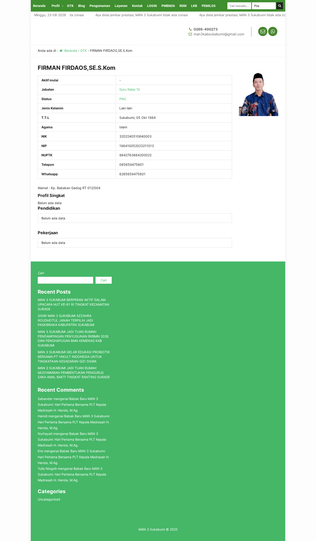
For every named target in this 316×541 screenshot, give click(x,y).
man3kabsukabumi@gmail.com (219, 34)
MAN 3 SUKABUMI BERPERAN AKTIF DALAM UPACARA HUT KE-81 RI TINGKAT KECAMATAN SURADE (73, 304)
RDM (183, 6)
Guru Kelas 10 (129, 89)
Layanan (121, 6)
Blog (81, 6)
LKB (194, 6)
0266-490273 (206, 29)
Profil (56, 6)
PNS (122, 99)
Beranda (39, 6)
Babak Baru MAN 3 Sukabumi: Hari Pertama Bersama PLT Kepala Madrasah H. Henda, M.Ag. (72, 404)
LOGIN (152, 6)
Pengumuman (100, 6)
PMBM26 (168, 6)
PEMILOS (209, 6)
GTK (70, 6)
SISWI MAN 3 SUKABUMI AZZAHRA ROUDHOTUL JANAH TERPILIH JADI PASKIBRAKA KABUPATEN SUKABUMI (66, 320)
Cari (41, 273)
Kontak (137, 6)
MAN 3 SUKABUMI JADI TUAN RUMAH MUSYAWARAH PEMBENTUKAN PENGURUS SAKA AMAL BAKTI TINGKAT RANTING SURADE (74, 372)
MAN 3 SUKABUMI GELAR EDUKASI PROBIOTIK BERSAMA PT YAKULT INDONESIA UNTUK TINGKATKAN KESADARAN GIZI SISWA (74, 356)
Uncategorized (49, 499)
